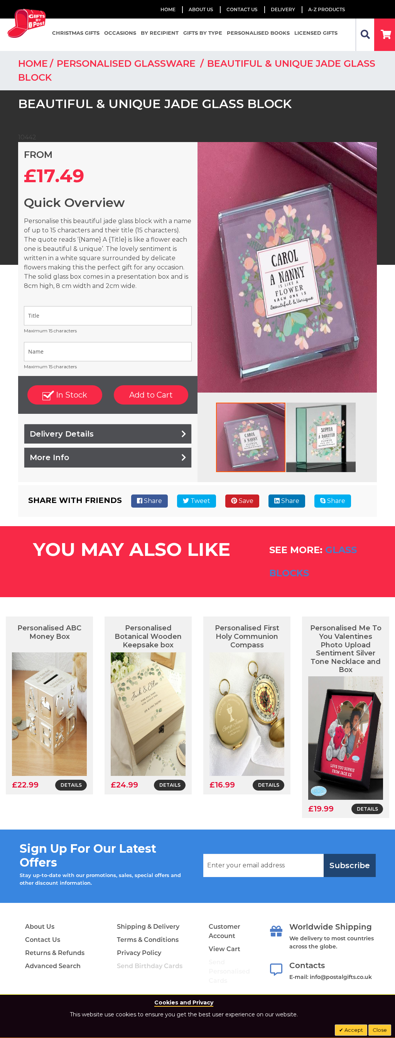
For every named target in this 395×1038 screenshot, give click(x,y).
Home (168, 9)
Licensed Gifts (316, 33)
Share (152, 501)
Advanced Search (53, 966)
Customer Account (224, 931)
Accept (353, 1030)
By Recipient (160, 33)
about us (201, 9)
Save (245, 501)
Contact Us (242, 9)
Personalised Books (258, 33)
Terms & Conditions (148, 939)
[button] (321, 437)
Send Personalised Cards (229, 971)
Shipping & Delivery (148, 926)
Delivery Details (62, 434)
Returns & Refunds (54, 953)
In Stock (70, 395)
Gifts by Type (202, 33)
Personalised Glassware (127, 63)
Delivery (283, 9)
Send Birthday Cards (149, 966)
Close (380, 1030)
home (33, 63)
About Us (39, 926)
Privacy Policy (139, 953)
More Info (49, 457)
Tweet (199, 501)
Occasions (120, 33)
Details (71, 785)
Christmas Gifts (76, 33)
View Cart (224, 949)
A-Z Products (326, 9)
